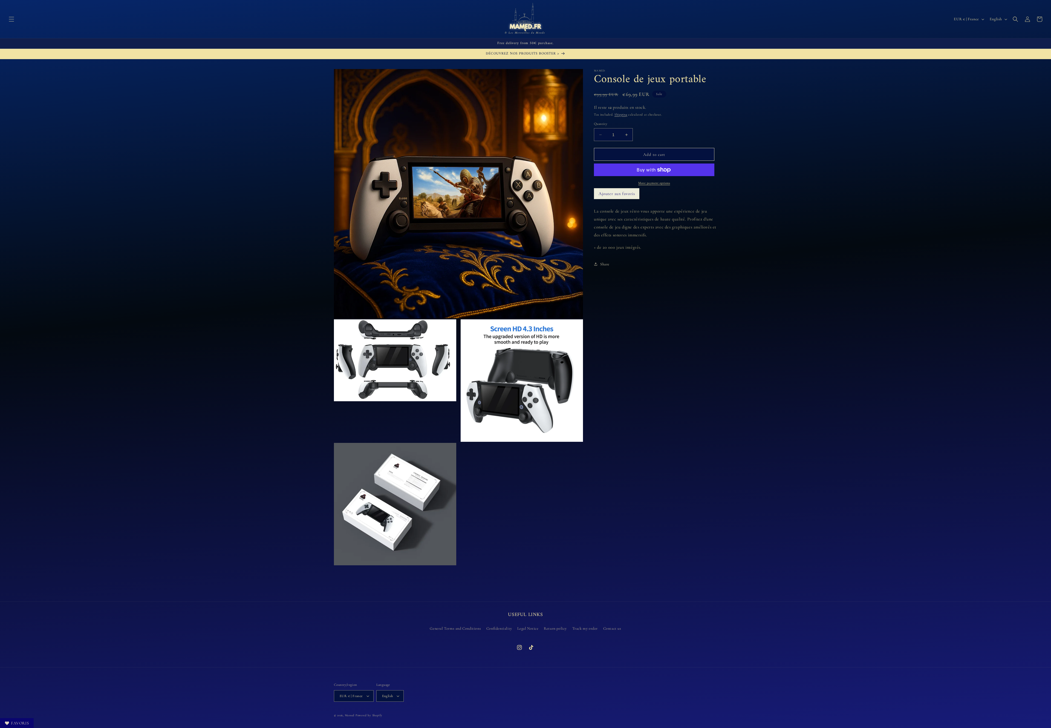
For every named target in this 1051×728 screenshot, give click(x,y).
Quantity (600, 124)
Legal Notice (527, 628)
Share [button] (605, 264)
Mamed (350, 715)
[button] (11, 19)
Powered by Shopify (369, 715)
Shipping (620, 114)
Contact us (612, 628)
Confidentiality (499, 628)
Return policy (555, 628)
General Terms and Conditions (455, 628)
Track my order (585, 628)
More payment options (654, 183)
